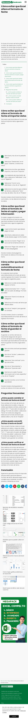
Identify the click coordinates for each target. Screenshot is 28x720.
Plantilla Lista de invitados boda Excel (10, 691)
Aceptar (14, 716)
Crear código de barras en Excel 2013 (10, 695)
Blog (2, 703)
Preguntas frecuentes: (12, 89)
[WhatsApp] (18, 486)
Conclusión (9, 104)
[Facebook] (3, 486)
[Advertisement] (14, 28)
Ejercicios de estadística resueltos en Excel (11, 693)
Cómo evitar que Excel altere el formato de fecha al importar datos (13, 69)
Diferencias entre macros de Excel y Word (11, 699)
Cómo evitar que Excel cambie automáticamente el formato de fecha (13, 80)
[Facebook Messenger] (7, 486)
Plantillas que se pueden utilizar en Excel (10, 697)
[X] (10, 486)
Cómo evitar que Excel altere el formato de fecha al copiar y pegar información (14, 74)
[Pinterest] (14, 486)
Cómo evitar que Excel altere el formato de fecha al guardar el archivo (13, 85)
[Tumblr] (22, 486)
